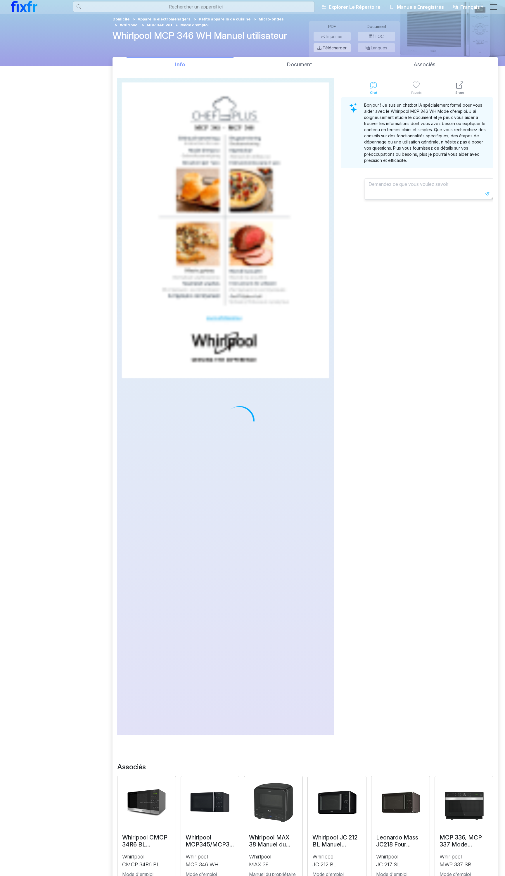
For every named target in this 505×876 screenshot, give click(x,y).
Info (180, 64)
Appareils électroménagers (164, 19)
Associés (424, 64)
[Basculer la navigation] (493, 7)
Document (299, 64)
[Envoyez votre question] (487, 194)
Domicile (121, 19)
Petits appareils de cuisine (224, 19)
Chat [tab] (373, 92)
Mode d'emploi (194, 24)
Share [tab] (459, 92)
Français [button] (469, 7)
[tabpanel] (417, 416)
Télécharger (334, 47)
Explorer (354, 7)
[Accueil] (24, 6)
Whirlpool (129, 24)
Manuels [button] (420, 7)
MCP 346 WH (159, 24)
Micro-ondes (271, 19)
